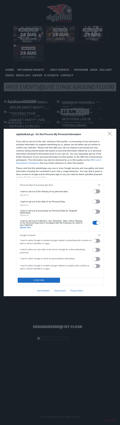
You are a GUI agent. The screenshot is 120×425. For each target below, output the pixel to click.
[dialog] (60, 212)
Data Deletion (43, 290)
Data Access (60, 290)
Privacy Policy (76, 290)
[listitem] (60, 184)
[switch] (96, 191)
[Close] (110, 134)
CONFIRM (39, 280)
